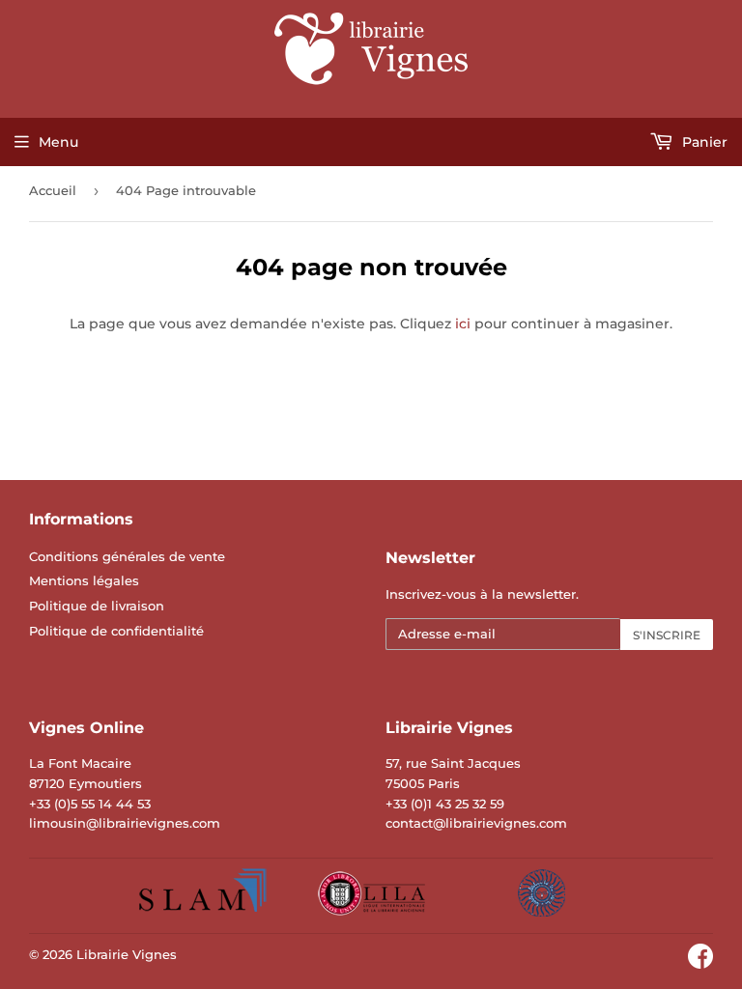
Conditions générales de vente (127, 556)
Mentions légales (84, 580)
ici (463, 323)
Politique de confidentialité (116, 630)
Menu (58, 142)
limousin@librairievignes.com (124, 823)
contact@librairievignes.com (476, 823)
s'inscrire (666, 635)
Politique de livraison (96, 605)
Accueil (52, 190)
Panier (703, 142)
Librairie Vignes (126, 954)
